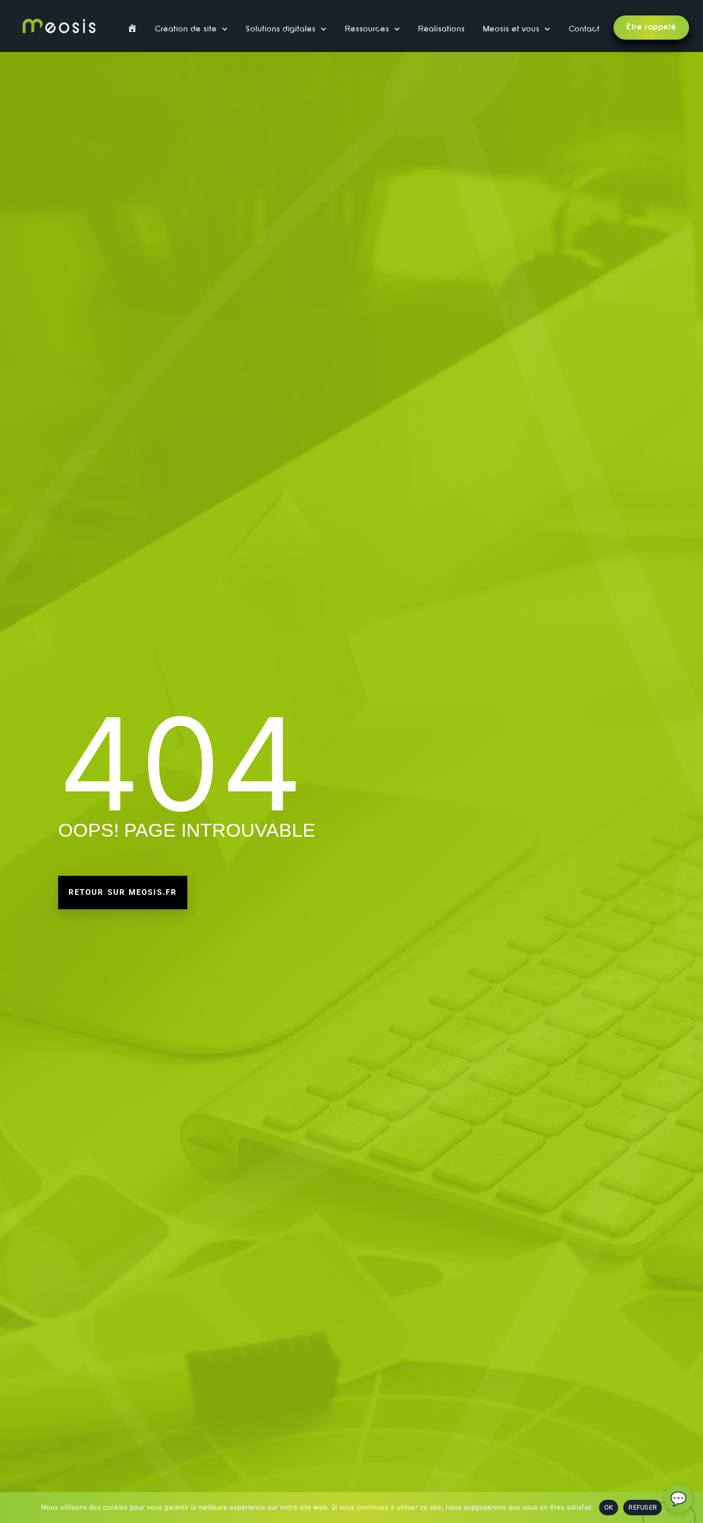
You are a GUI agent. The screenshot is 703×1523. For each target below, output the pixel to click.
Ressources (367, 29)
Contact (584, 29)
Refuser (642, 1507)
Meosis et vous (511, 29)
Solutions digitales (280, 29)
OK (608, 1507)
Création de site (186, 29)
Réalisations (441, 29)
